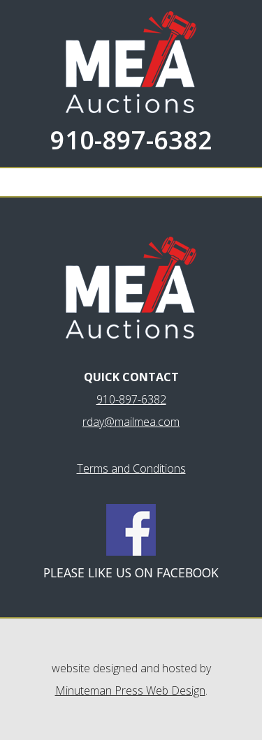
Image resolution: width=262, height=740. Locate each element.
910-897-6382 (131, 140)
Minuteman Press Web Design (130, 690)
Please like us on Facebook (131, 572)
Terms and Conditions (131, 468)
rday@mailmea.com (131, 421)
